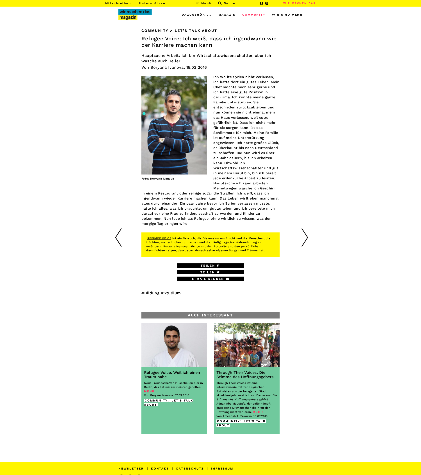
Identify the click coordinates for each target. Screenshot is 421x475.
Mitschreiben (118, 3)
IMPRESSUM (222, 468)
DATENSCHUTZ (190, 468)
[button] (210, 265)
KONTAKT (160, 468)
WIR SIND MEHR (287, 14)
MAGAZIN (227, 14)
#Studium (171, 293)
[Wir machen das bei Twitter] (272, 3)
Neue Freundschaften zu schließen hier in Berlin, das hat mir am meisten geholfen (173, 381)
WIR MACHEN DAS (299, 3)
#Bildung (150, 293)
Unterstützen (152, 3)
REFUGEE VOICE (159, 238)
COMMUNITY (253, 14)
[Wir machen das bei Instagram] (267, 3)
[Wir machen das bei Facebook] (261, 3)
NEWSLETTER (131, 468)
